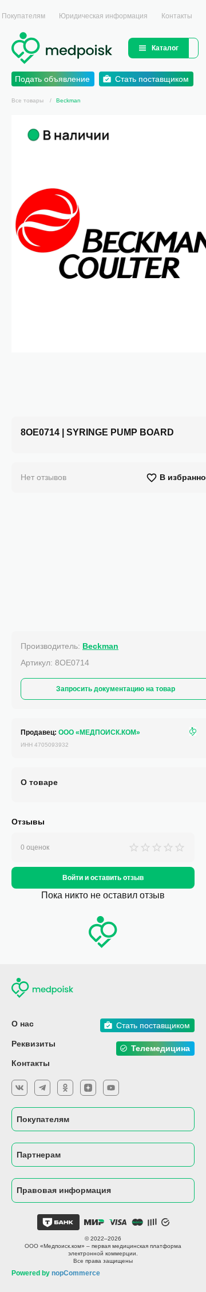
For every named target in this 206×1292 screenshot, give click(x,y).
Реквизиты (33, 1043)
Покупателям (43, 1119)
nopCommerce (76, 1273)
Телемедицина (160, 1048)
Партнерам (39, 1154)
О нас (22, 1023)
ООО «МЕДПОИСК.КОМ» (99, 732)
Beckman (68, 100)
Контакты (176, 16)
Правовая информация (64, 1190)
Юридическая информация (103, 16)
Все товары (27, 100)
